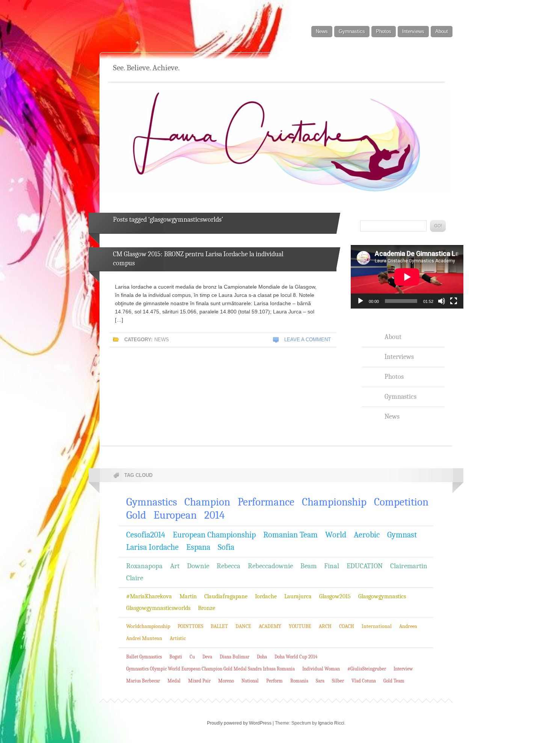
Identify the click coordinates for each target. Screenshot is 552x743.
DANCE (243, 626)
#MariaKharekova (149, 596)
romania (299, 681)
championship (334, 502)
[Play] (360, 301)
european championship (214, 535)
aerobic (367, 535)
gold (136, 515)
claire (134, 578)
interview (403, 669)
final (331, 566)
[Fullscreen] (453, 301)
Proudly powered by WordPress (239, 723)
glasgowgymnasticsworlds (158, 608)
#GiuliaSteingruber (366, 669)
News (322, 31)
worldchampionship (148, 626)
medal (174, 681)
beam (308, 566)
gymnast (402, 535)
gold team (393, 681)
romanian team (290, 535)
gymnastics (151, 502)
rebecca (228, 566)
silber (338, 681)
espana (198, 547)
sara (320, 681)
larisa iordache (152, 547)
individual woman (321, 669)
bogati (175, 657)
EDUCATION (365, 566)
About (441, 31)
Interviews (413, 31)
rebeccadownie (270, 566)
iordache (266, 596)
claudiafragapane (225, 596)
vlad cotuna (363, 681)
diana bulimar (234, 657)
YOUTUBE (300, 626)
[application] (407, 277)
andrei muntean (144, 638)
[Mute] (441, 301)
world (335, 535)
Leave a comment (307, 339)
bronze (206, 608)
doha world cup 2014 (295, 657)
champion (207, 502)
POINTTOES (190, 626)
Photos (383, 31)
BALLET (219, 626)
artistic (178, 638)
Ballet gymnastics (144, 657)
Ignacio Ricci (331, 723)
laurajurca (298, 596)
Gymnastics (352, 31)
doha (262, 657)
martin (188, 596)
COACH (346, 626)
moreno (226, 681)
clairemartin (408, 566)
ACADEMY (270, 626)
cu (192, 657)
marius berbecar (143, 681)
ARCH (325, 626)
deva (207, 657)
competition (401, 502)
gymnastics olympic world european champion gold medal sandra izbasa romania (210, 669)
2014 (214, 515)
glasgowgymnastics (382, 596)
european (175, 515)
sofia (226, 547)
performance (266, 502)
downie (198, 566)
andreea (408, 626)
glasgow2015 (335, 596)
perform (274, 681)
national (250, 681)
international (377, 626)
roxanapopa (144, 566)
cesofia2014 (145, 535)
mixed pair (199, 681)
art (174, 566)
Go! (438, 226)
